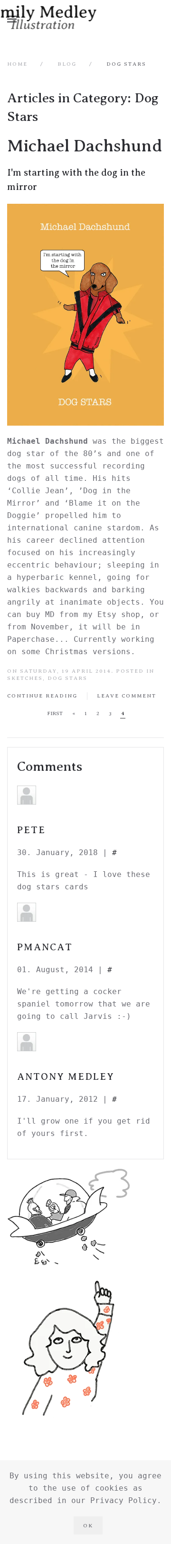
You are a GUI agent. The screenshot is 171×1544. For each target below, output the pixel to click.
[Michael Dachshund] (85, 314)
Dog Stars (67, 678)
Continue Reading (42, 695)
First (55, 713)
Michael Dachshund (84, 145)
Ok (88, 1525)
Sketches (25, 678)
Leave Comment (126, 695)
